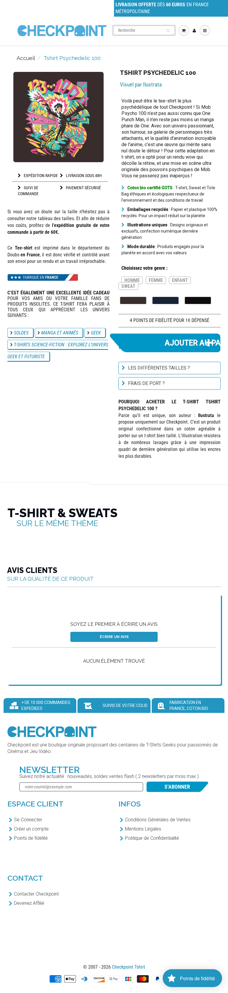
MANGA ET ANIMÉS (59, 333)
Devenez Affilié (29, 903)
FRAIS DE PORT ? (146, 383)
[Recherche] (168, 30)
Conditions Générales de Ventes (158, 819)
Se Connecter (28, 819)
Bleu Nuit (165, 300)
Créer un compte (31, 829)
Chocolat (133, 300)
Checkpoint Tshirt (128, 967)
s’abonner (177, 787)
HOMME (132, 280)
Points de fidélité (31, 838)
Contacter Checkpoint (36, 894)
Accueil (26, 58)
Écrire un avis (114, 637)
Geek (96, 333)
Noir (198, 300)
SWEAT (128, 286)
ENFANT (180, 280)
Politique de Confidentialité (152, 838)
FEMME (156, 280)
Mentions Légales (143, 829)
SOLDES (21, 333)
